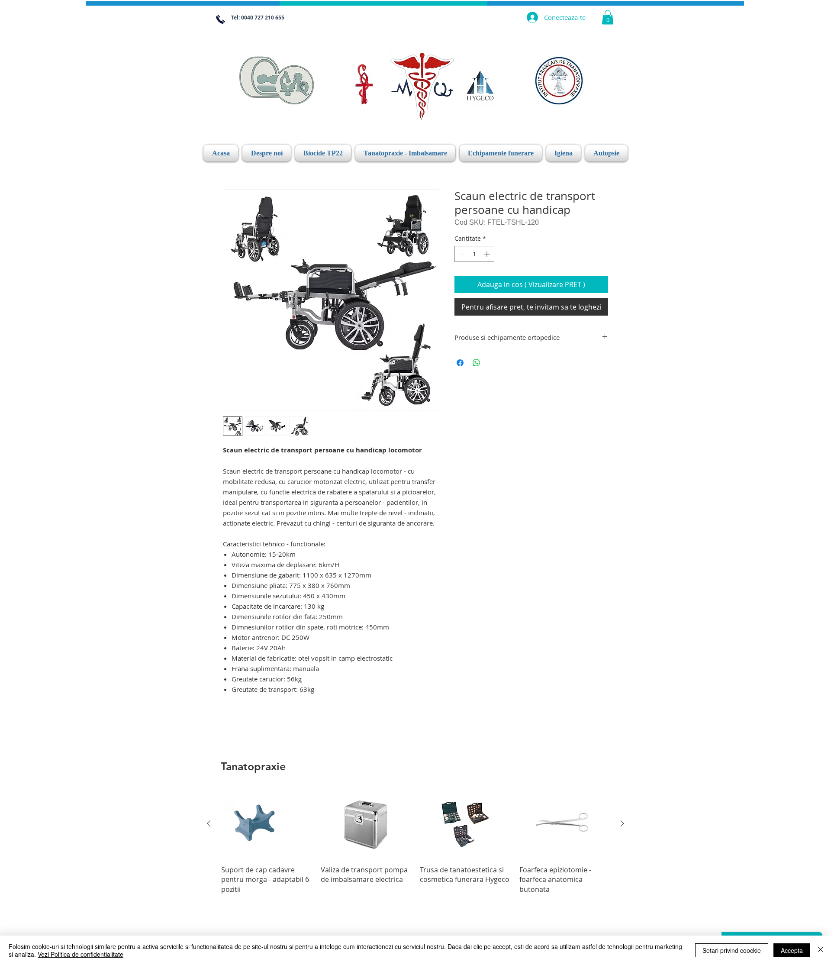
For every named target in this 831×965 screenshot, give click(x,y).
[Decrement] (461, 253)
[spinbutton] (474, 253)
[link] (608, 17)
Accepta (792, 950)
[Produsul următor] (622, 823)
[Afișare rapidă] (266, 824)
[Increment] (487, 253)
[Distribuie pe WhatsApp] (476, 363)
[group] (415, 842)
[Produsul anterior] (208, 823)
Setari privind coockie (731, 950)
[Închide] (820, 950)
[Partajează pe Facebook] (460, 363)
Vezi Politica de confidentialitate (80, 954)
